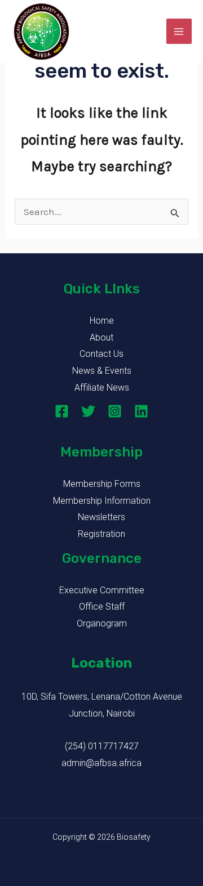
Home (102, 320)
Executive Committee (101, 590)
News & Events (101, 370)
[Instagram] (115, 411)
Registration (101, 534)
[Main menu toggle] (179, 31)
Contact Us (101, 353)
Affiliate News (101, 387)
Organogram (102, 623)
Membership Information (102, 500)
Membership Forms (101, 483)
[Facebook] (62, 411)
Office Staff (102, 606)
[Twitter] (88, 411)
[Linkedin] (141, 411)
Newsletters (101, 517)
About (101, 337)
